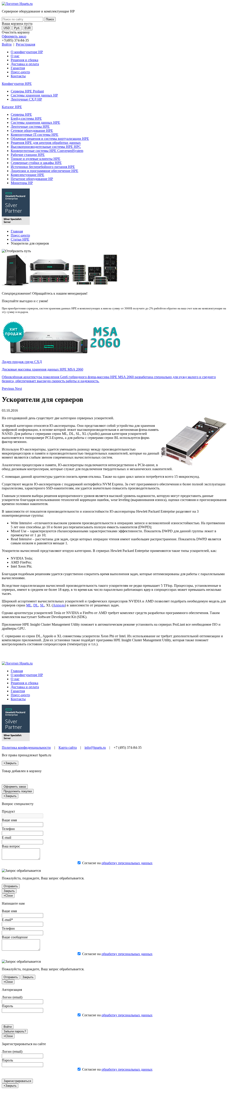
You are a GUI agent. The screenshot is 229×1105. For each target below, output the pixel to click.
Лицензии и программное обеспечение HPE (44, 171)
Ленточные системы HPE (30, 126)
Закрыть (9, 891)
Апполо (59, 605)
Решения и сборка (24, 60)
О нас (15, 56)
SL (42, 605)
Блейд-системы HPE (26, 118)
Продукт (8, 811)
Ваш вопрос (11, 846)
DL (35, 605)
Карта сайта (68, 747)
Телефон (8, 829)
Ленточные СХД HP (26, 99)
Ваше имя (9, 820)
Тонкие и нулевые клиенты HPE (35, 159)
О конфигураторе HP (27, 52)
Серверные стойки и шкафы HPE (36, 163)
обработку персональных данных (127, 863)
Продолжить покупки (18, 791)
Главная (17, 231)
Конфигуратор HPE (17, 84)
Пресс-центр (20, 72)
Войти (7, 44)
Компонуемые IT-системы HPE (34, 134)
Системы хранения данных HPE (35, 122)
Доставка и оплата (25, 64)
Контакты (18, 76)
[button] (8, 388)
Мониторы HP (22, 183)
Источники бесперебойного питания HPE (43, 167)
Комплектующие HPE (27, 175)
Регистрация (25, 44)
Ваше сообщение (15, 937)
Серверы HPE (21, 114)
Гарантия (18, 68)
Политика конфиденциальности (26, 747)
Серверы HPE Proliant (27, 91)
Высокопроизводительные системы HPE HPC (46, 147)
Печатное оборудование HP (32, 179)
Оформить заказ (14, 36)
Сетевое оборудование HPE (32, 130)
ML (29, 605)
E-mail (6, 837)
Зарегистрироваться (17, 1081)
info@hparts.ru (95, 747)
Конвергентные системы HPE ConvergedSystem (47, 151)
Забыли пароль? (15, 1031)
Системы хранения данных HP (34, 95)
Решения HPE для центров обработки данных (46, 143)
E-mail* (7, 920)
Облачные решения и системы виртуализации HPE (50, 138)
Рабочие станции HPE (28, 155)
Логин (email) (12, 997)
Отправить (11, 886)
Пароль (7, 1006)
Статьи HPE (20, 239)
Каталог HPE (12, 107)
